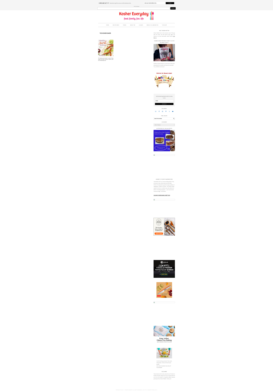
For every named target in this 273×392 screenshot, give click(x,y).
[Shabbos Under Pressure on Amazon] (164, 52)
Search (173, 8)
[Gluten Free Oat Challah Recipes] (164, 140)
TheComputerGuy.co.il (152, 389)
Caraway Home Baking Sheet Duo (162, 195)
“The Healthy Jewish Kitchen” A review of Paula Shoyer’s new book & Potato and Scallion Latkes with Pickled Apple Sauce (105, 59)
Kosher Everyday (136, 16)
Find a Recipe (136, 6)
